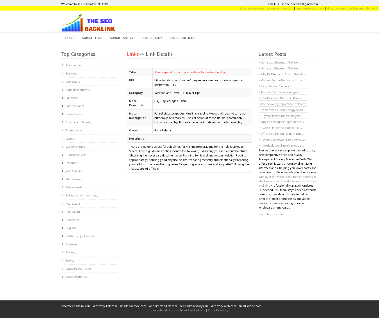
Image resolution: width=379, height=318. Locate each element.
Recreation (73, 212)
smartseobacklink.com (76, 306)
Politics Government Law (82, 195)
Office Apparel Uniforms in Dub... (282, 134)
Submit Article (122, 38)
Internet (71, 163)
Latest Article (182, 38)
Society (70, 252)
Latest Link (152, 38)
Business (72, 73)
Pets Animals (74, 187)
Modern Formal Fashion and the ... (282, 80)
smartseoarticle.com (275, 8)
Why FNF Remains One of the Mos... (283, 74)
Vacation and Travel (78, 269)
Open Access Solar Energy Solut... (282, 110)
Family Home (74, 114)
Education (72, 98)
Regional (71, 228)
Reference (73, 220)
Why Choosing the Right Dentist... (282, 122)
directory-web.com (334, 8)
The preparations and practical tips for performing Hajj (190, 72)
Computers (73, 82)
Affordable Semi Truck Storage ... (282, 145)
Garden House (75, 147)
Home (69, 38)
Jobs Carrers (74, 171)
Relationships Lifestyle (80, 236)
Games (70, 138)
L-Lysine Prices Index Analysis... (281, 116)
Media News (74, 179)
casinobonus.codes (271, 214)
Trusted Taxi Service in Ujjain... (280, 92)
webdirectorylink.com (305, 8)
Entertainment (75, 106)
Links (133, 54)
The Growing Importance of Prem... (283, 104)
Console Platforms (78, 90)
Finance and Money (78, 122)
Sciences (71, 244)
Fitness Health (75, 130)
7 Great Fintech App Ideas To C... (281, 128)
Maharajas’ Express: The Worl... (281, 62)
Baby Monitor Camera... (275, 86)
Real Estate (73, 203)
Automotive (73, 65)
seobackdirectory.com (194, 306)
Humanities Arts (76, 155)
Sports (70, 260)
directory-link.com (247, 8)
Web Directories (76, 277)
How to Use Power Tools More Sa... (283, 140)
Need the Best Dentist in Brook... (281, 98)
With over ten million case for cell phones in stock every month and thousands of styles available (287, 181)
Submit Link (92, 38)
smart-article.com (250, 306)
